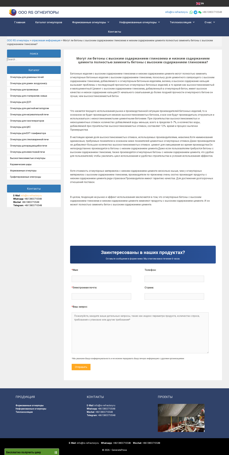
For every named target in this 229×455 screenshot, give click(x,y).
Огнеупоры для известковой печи (27, 152)
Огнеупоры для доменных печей (27, 77)
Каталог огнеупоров (48, 22)
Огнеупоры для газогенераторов (27, 121)
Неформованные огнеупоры (138, 22)
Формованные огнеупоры (89, 22)
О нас (208, 22)
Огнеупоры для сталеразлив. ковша (28, 96)
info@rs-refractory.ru (176, 12)
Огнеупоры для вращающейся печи (28, 145)
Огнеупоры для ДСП (20, 102)
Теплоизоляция (180, 22)
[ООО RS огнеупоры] (34, 11)
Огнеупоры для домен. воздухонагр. (29, 83)
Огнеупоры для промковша (24, 89)
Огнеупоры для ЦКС (20, 127)
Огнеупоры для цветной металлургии (29, 108)
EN (202, 3)
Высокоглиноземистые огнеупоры (27, 158)
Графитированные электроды (25, 177)
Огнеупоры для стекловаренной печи (29, 139)
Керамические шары (20, 164)
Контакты (114, 31)
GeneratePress (119, 450)
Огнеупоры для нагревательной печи (29, 114)
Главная (19, 22)
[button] (109, 22)
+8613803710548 (33, 199)
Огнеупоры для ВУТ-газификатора (28, 133)
